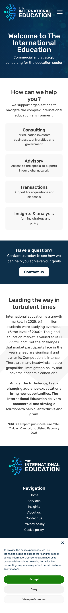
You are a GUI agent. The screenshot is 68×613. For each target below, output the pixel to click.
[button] (62, 543)
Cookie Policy (24, 608)
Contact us (34, 272)
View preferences (34, 599)
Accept (34, 579)
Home (34, 495)
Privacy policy (42, 608)
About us (34, 512)
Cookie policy (34, 530)
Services (34, 501)
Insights (34, 507)
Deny (34, 589)
